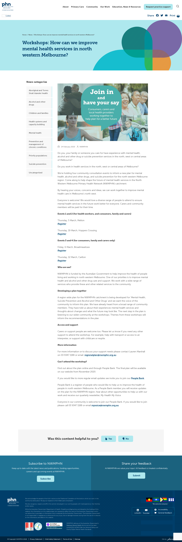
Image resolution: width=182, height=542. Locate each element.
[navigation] (117, 6)
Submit (136, 475)
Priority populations (38, 155)
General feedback (165, 513)
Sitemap (77, 539)
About (66, 7)
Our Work (105, 7)
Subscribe (45, 478)
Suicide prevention (37, 164)
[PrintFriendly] (178, 16)
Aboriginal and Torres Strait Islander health (38, 91)
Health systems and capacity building (38, 123)
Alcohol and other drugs (37, 103)
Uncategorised (35, 172)
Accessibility (163, 509)
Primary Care (77, 7)
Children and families (38, 113)
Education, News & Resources (126, 7)
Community (92, 7)
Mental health (35, 133)
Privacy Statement (36, 539)
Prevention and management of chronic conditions (37, 144)
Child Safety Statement (52, 539)
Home (24, 35)
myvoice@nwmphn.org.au (105, 405)
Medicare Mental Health (73, 525)
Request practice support (158, 7)
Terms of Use (67, 539)
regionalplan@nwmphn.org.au (100, 355)
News (30, 35)
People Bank (137, 378)
